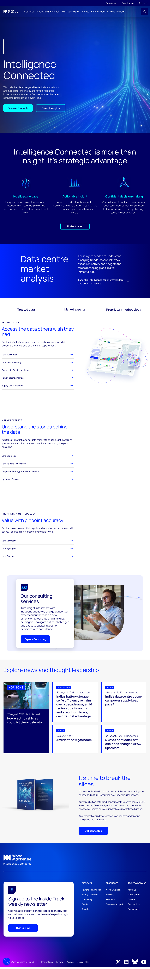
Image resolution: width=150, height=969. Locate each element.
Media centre (134, 894)
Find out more (75, 226)
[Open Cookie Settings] (6, 961)
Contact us (111, 3)
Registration (127, 3)
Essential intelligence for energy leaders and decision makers (101, 281)
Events (85, 11)
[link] (75, 860)
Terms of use (47, 962)
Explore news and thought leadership (51, 670)
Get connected (93, 830)
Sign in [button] (143, 2)
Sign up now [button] (23, 928)
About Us (29, 11)
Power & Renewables (91, 889)
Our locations (134, 904)
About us (132, 889)
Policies (69, 962)
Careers (131, 899)
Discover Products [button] (18, 108)
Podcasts (110, 899)
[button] (144, 11)
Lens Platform (117, 11)
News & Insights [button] (51, 108)
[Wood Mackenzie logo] (11, 11)
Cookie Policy (83, 962)
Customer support (114, 904)
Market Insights (70, 11)
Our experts (133, 909)
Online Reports (99, 11)
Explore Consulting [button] (35, 639)
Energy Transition (90, 894)
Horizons (110, 894)
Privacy (59, 962)
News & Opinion (113, 889)
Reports (85, 909)
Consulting (87, 899)
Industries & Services (47, 11)
